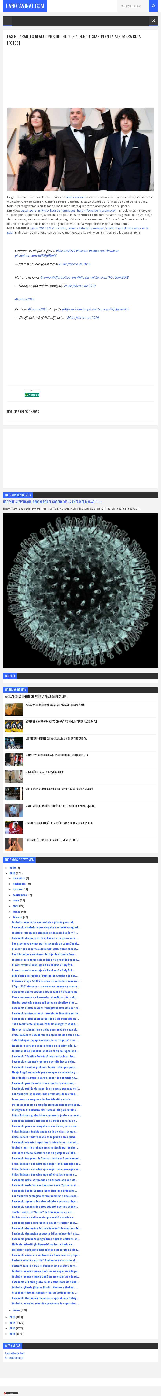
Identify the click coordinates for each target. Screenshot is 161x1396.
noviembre (19, 883)
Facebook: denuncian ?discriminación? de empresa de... (46, 1228)
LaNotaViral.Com (25, 6)
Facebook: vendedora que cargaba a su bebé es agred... (46, 927)
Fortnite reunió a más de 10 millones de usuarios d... (44, 1260)
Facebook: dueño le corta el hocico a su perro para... (44, 938)
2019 (12, 873)
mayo (16, 900)
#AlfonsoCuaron (64, 277)
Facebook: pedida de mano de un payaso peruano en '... (46, 1088)
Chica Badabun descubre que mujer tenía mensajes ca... (46, 1163)
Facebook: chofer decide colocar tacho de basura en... (45, 992)
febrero (18, 917)
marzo (17, 911)
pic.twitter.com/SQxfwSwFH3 (108, 309)
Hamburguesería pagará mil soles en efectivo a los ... (45, 1002)
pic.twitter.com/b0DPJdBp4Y (35, 255)
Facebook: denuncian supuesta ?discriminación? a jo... (46, 1233)
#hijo (80, 277)
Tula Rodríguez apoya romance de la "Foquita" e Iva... (45, 1040)
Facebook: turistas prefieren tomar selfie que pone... (44, 1067)
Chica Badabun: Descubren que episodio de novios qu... (46, 1035)
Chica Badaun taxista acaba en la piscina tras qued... (44, 1137)
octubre (18, 889)
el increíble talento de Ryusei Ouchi (45, 772)
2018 (12, 1317)
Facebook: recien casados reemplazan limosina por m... (46, 1013)
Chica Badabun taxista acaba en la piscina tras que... (44, 1131)
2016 (12, 1328)
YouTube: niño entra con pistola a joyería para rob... (44, 922)
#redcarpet (97, 250)
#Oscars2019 (65, 250)
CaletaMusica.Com (14, 1353)
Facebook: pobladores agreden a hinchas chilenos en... (46, 1239)
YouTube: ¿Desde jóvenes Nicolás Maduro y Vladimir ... (45, 1287)
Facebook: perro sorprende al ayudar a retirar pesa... (45, 1222)
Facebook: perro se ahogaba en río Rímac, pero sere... (45, 1126)
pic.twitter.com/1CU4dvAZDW (107, 277)
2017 (12, 1322)
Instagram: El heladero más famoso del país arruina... (45, 1110)
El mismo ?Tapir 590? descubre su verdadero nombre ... (46, 981)
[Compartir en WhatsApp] (32, 395)
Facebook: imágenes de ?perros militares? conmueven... (46, 1158)
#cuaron (112, 250)
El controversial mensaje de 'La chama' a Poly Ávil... (43, 965)
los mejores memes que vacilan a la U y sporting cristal (56, 738)
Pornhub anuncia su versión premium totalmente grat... (46, 1104)
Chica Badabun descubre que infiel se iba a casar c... (44, 1174)
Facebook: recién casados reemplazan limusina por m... (46, 1008)
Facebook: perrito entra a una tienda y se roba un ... (44, 1083)
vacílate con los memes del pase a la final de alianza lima (35, 696)
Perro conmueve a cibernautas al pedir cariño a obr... (45, 997)
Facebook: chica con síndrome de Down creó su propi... (46, 1255)
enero (17, 1310)
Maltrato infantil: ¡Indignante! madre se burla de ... (43, 1244)
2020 (12, 867)
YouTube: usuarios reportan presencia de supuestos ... (45, 1303)
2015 (12, 1333)
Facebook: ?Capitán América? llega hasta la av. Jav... (44, 1056)
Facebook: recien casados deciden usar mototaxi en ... (45, 1018)
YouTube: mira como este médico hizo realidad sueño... (46, 959)
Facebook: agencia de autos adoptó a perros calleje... (45, 1201)
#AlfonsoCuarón (74, 309)
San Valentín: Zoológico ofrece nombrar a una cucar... (45, 1196)
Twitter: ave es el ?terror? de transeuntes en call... (43, 1212)
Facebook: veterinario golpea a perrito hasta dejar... (44, 1061)
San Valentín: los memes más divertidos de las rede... (44, 1094)
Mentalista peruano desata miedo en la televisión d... (44, 1045)
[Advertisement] (80, 73)
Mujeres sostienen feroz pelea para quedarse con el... (45, 1029)
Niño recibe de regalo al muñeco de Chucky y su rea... (45, 976)
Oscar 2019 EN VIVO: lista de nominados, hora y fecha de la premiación (68, 210)
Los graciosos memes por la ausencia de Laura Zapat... (46, 943)
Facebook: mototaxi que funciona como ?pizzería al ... (45, 1185)
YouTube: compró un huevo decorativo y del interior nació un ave (61, 721)
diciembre (19, 878)
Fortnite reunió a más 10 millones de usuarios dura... (45, 1266)
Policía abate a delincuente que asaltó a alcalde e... (43, 1217)
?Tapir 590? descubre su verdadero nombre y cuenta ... (46, 986)
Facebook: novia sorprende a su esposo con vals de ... (45, 1180)
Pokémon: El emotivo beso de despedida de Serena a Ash (55, 704)
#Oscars (82, 250)
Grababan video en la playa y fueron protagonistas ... (44, 1292)
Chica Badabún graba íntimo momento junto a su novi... (46, 1115)
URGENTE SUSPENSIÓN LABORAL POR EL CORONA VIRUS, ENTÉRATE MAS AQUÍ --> (52, 501)
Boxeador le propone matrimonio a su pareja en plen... (45, 1249)
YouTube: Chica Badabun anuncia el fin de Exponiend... (45, 1051)
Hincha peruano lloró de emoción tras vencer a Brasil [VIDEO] (59, 823)
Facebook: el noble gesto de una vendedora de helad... (45, 1282)
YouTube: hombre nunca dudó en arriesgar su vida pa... (46, 1271)
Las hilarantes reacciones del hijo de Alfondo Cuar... (44, 954)
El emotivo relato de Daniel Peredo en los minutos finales (57, 755)
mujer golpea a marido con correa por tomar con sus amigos (59, 789)
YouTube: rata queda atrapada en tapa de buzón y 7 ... (45, 932)
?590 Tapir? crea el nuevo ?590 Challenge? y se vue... (44, 1024)
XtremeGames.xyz (14, 1357)
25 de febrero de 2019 (74, 264)
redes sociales (76, 197)
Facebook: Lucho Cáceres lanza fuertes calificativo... (44, 1190)
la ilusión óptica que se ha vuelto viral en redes (52, 840)
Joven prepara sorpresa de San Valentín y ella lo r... (43, 1099)
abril (16, 906)
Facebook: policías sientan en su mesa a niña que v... (44, 1121)
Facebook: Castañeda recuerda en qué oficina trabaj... (45, 1298)
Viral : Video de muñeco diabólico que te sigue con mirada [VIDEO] (60, 806)
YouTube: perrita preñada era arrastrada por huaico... (45, 1147)
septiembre (20, 895)
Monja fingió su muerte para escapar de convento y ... (45, 1072)
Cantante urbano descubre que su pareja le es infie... (44, 1153)
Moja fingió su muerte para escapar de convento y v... (45, 1077)
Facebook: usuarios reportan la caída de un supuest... (45, 1142)
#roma (45, 277)
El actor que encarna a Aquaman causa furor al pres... (45, 949)
